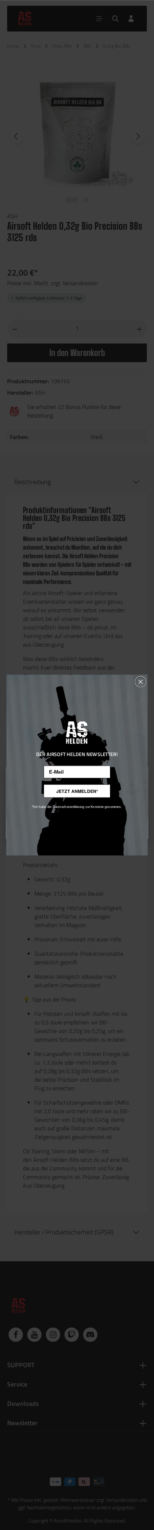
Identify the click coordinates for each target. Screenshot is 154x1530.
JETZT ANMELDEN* (77, 791)
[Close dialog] (140, 681)
